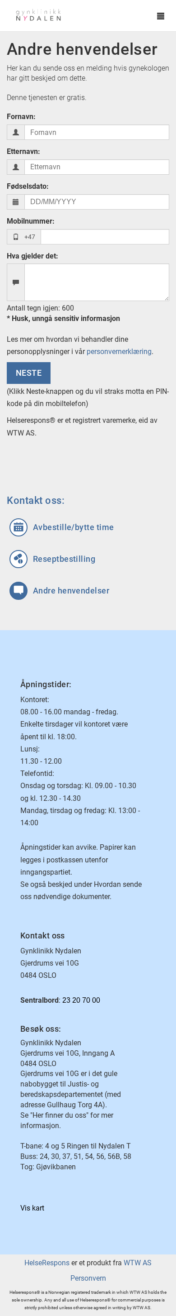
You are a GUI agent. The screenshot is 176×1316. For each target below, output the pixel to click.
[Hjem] (79, 16)
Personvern (88, 1278)
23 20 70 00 (81, 1000)
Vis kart (32, 1208)
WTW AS (138, 1263)
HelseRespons (46, 1263)
